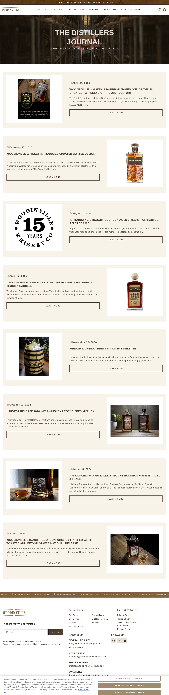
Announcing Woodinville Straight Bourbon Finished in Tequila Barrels (49, 284)
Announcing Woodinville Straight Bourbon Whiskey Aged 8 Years (114, 477)
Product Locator (76, 626)
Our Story (73, 615)
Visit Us (72, 623)
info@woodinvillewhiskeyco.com (85, 644)
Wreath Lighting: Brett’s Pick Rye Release (102, 348)
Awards (95, 623)
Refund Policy (123, 629)
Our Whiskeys (98, 615)
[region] (84, 685)
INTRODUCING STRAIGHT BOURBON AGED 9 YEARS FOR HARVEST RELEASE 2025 (114, 221)
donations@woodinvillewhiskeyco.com (88, 675)
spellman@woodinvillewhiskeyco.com (88, 657)
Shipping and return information (126, 623)
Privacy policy (124, 615)
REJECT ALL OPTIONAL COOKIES (129, 686)
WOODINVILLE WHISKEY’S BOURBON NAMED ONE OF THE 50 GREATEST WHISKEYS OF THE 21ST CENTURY (110, 91)
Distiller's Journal (100, 619)
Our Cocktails (75, 619)
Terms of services (126, 619)
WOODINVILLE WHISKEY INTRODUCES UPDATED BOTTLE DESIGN (50, 153)
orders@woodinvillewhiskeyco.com (86, 666)
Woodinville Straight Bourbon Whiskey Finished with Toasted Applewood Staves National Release (48, 541)
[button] (160, 10)
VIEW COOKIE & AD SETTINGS (129, 679)
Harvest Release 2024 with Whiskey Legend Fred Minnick (50, 411)
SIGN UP (55, 632)
